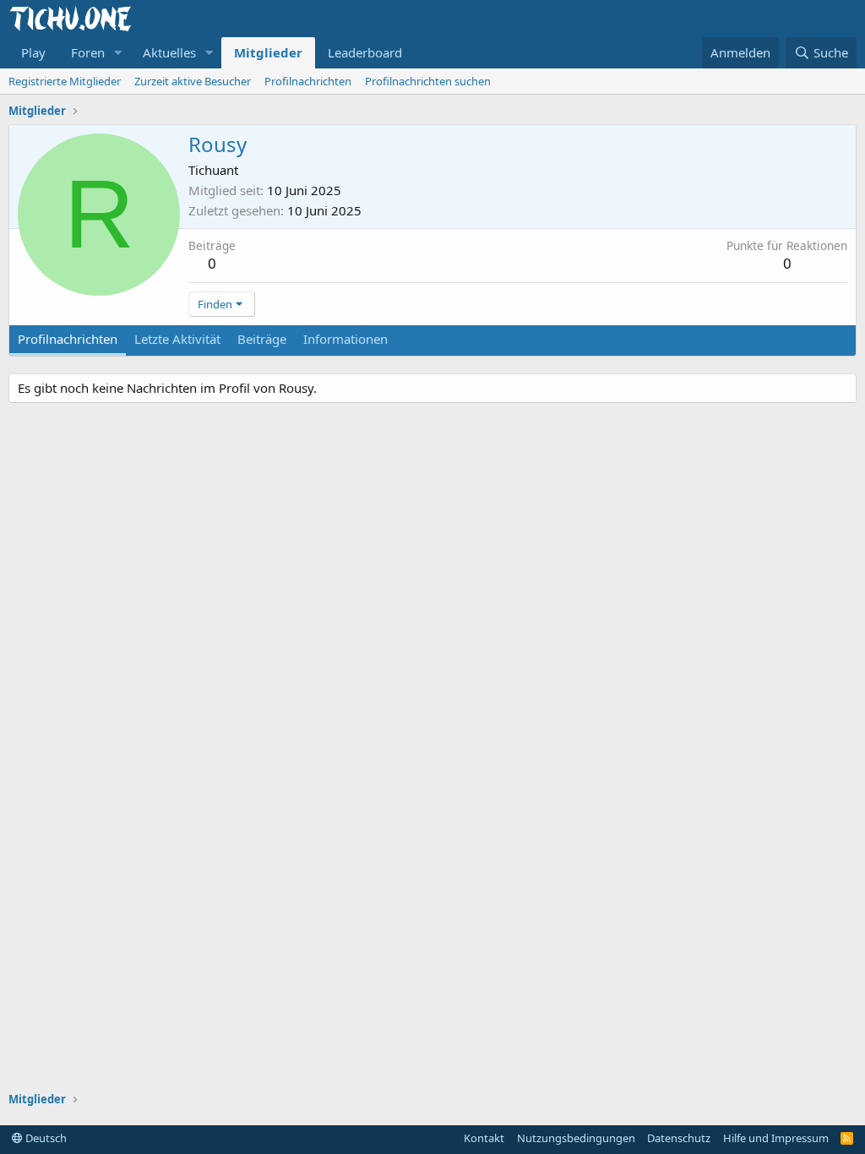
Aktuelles (169, 52)
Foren (88, 52)
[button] (118, 52)
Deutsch (45, 1138)
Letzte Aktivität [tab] (177, 338)
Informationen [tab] (345, 338)
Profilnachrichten (307, 81)
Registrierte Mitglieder (64, 81)
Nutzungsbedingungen (576, 1138)
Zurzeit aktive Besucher (192, 81)
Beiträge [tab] (261, 338)
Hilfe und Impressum (776, 1138)
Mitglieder (268, 52)
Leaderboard (365, 52)
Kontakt (484, 1138)
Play (33, 52)
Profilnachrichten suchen (428, 81)
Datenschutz (678, 1138)
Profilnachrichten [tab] (67, 338)
